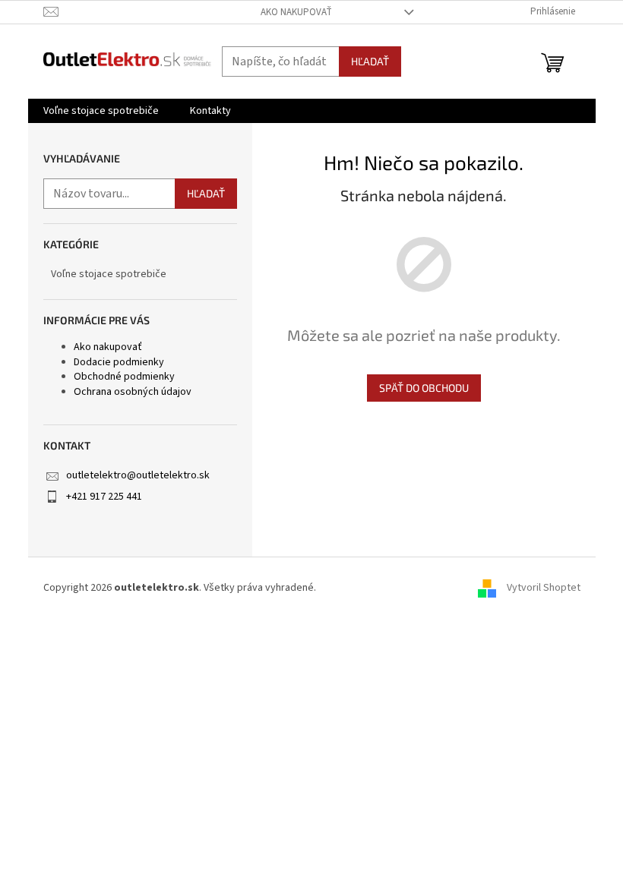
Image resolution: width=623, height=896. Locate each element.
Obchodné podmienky (124, 376)
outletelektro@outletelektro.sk (138, 475)
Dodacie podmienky (119, 362)
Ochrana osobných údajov (132, 391)
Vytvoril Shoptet (543, 587)
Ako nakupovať (296, 12)
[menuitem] (101, 111)
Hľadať (370, 61)
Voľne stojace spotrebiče (108, 274)
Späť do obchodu (424, 387)
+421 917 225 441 (104, 496)
